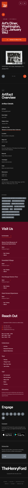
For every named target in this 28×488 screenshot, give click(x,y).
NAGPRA (5, 481)
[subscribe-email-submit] (24, 456)
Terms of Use (20, 483)
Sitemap (13, 483)
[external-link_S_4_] (14, 326)
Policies (11, 481)
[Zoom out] (17, 63)
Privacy (7, 483)
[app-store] (7, 434)
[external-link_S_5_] (14, 328)
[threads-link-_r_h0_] (11, 414)
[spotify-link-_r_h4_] (3, 418)
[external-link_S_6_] (14, 329)
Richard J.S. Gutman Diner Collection (11, 129)
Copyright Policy (20, 481)
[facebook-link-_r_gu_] (3, 414)
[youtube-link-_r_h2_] (18, 414)
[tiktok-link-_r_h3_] (22, 414)
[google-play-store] (19, 434)
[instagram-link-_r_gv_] (7, 414)
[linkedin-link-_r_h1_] (15, 414)
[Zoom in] (13, 63)
